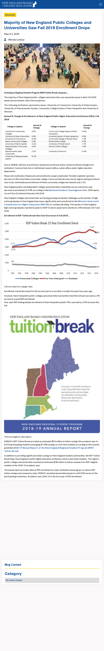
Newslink (10, 15)
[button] (99, 4)
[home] (19, 4)
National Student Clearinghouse (66, 190)
